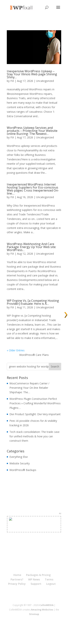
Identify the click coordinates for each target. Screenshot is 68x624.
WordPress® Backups (22, 470)
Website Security (19, 463)
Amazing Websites (42, 609)
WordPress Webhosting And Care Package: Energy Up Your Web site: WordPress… (31, 247)
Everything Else (18, 457)
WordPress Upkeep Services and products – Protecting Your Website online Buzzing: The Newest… (32, 131)
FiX (12, 81)
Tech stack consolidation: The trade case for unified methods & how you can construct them (34, 436)
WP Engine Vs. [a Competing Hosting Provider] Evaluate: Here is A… (33, 302)
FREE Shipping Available (34, 528)
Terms (49, 579)
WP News (34, 579)
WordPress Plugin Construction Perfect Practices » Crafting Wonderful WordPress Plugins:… (35, 403)
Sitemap (34, 614)
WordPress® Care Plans (34, 355)
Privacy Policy (17, 584)
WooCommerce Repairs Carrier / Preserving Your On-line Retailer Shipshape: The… (29, 388)
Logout (51, 584)
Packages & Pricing (38, 575)
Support (36, 584)
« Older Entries (16, 350)
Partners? (17, 579)
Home (17, 575)
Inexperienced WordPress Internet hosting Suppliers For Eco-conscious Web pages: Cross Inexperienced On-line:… (33, 188)
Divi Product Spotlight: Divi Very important (35, 414)
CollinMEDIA (46, 605)
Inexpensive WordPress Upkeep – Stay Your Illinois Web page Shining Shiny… (32, 74)
